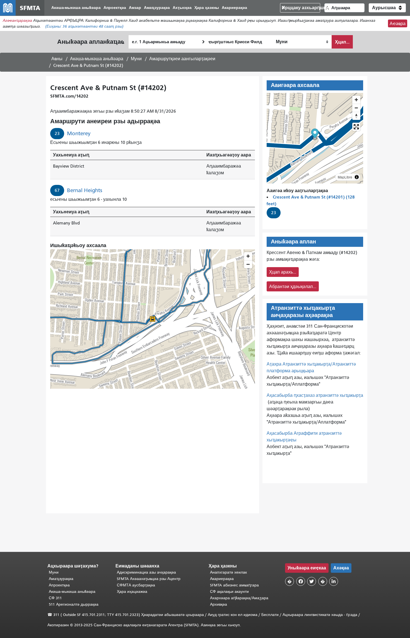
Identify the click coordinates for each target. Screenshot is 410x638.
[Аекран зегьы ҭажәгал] (356, 127)
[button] (387, 7)
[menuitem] (76, 8)
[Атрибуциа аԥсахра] (356, 177)
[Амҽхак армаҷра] (356, 108)
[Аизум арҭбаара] (356, 100)
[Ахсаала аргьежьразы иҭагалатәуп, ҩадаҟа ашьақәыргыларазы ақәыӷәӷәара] (356, 116)
